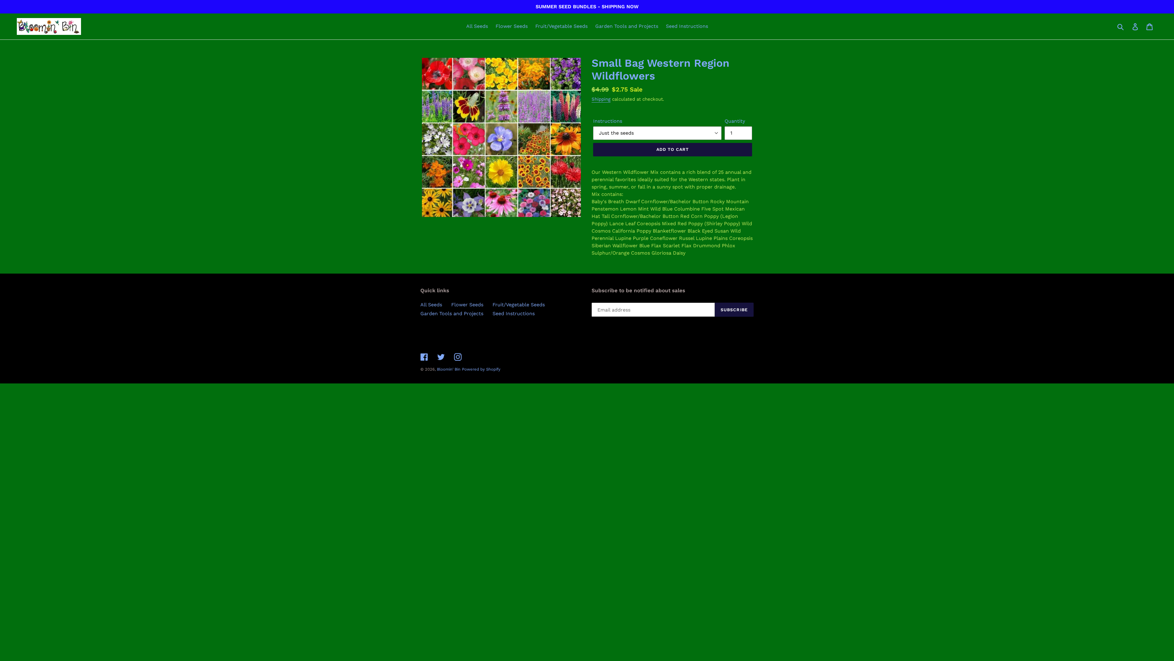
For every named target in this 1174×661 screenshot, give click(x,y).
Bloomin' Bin (448, 369)
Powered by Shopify (481, 369)
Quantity (735, 121)
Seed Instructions (514, 313)
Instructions (607, 121)
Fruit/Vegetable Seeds (519, 305)
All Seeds (431, 305)
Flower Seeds (467, 305)
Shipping (601, 99)
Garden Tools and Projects (451, 313)
